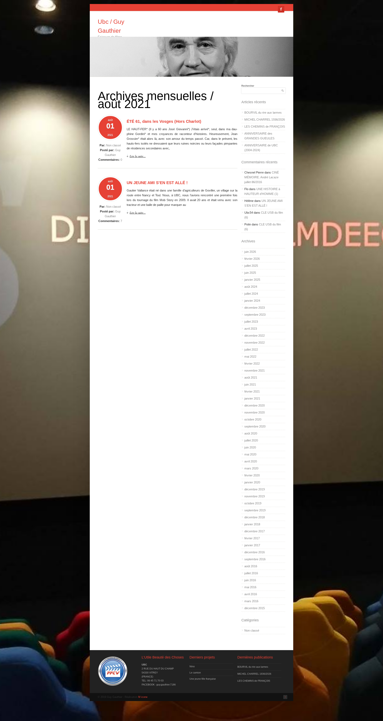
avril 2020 (250, 461)
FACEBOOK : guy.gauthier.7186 (159, 684)
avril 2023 (250, 328)
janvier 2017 (252, 545)
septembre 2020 (255, 426)
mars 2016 (251, 601)
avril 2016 (250, 594)
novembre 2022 (254, 342)
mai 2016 (250, 587)
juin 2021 (250, 384)
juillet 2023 (251, 321)
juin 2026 (250, 251)
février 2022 (252, 363)
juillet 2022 (251, 349)
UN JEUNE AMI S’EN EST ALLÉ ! (157, 182)
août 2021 (250, 377)
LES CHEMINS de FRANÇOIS (264, 126)
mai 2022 (250, 356)
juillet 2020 (251, 440)
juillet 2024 (251, 293)
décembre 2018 (254, 517)
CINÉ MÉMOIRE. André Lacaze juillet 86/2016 (261, 177)
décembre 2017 (254, 531)
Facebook (281, 9)
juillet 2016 (251, 573)
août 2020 (250, 433)
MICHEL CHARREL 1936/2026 (264, 119)
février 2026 (252, 258)
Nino (192, 666)
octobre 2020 (252, 419)
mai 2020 (250, 454)
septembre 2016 (255, 559)
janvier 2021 (252, 398)
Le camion (195, 672)
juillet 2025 (251, 265)
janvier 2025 (252, 279)
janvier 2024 (252, 300)
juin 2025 (250, 272)
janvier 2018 (252, 524)
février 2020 (252, 475)
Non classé (113, 145)
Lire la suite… (138, 156)
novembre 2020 (254, 412)
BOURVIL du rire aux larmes (263, 112)
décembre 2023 (254, 307)
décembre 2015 (254, 608)
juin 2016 (250, 580)
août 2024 (250, 286)
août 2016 (250, 566)
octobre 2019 (252, 503)
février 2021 (252, 391)
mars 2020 (251, 468)
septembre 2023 (255, 314)
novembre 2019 (254, 496)
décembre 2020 (254, 405)
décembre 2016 (254, 552)
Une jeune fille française (203, 678)
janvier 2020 (252, 482)
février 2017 (252, 538)
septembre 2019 (255, 510)
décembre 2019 (254, 489)
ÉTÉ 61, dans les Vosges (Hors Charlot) (164, 121)
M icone (142, 696)
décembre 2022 (254, 335)
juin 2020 (250, 447)
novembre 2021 (254, 370)
